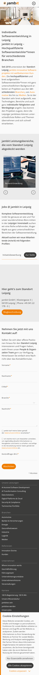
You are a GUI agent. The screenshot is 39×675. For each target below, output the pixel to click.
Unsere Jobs (7, 610)
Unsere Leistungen (10, 482)
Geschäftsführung (9, 569)
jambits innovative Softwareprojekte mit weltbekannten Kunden (19, 73)
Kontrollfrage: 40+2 (10, 454)
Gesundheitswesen (9, 528)
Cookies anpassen (18, 671)
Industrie (5, 532)
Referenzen (7, 546)
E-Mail (5, 387)
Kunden (5, 554)
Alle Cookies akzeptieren (20, 665)
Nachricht (6, 409)
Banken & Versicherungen (12, 521)
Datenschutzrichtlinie (12, 433)
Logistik (5, 536)
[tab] (10, 21)
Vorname (6, 365)
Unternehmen (8, 560)
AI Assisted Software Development (16, 487)
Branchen (20, 92)
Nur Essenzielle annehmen (20, 658)
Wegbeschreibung (12, 312)
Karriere (5, 590)
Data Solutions (8, 495)
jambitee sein (7, 602)
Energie (5, 524)
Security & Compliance (11, 502)
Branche (6, 398)
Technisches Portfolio (10, 506)
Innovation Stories (9, 550)
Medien (22, 95)
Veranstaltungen (8, 584)
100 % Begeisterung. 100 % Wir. (14, 595)
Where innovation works (12, 565)
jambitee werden (8, 606)
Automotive (6, 517)
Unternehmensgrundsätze (12, 576)
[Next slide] (33, 192)
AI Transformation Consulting (14, 491)
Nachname (7, 376)
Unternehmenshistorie (11, 580)
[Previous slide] (5, 192)
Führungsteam (8, 573)
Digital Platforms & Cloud (12, 498)
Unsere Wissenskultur (11, 599)
